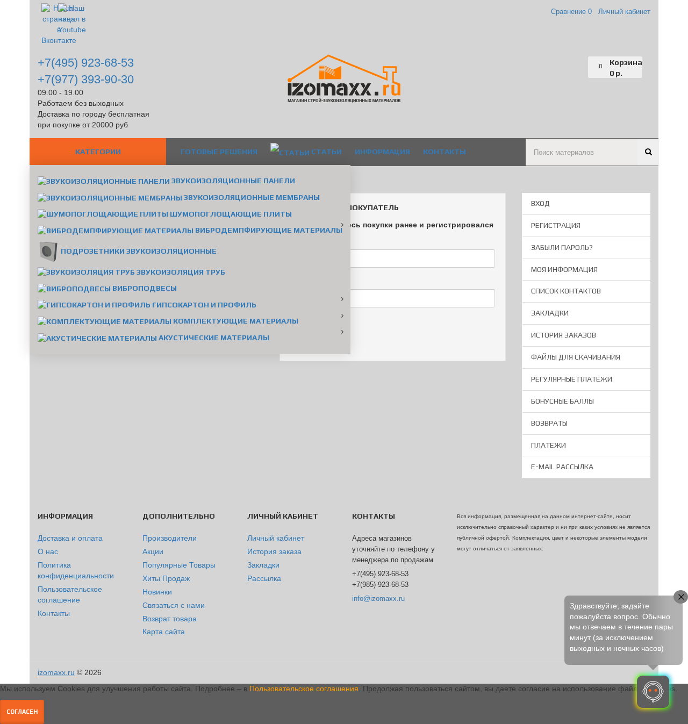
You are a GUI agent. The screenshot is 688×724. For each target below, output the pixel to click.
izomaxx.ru (56, 672)
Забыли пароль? (562, 247)
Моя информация (564, 269)
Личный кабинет (275, 538)
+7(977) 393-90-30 (86, 79)
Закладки (550, 313)
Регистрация (555, 225)
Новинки (157, 591)
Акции (152, 551)
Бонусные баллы (562, 401)
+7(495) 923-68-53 (86, 62)
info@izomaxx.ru (378, 598)
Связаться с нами (173, 605)
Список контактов (566, 290)
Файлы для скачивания (575, 357)
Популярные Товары (179, 565)
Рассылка (264, 578)
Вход (540, 203)
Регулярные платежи (571, 379)
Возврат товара (169, 618)
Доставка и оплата (70, 538)
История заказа (274, 551)
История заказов (563, 335)
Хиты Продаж (166, 578)
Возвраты (549, 423)
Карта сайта (163, 631)
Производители (169, 538)
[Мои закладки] (580, 67)
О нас (48, 551)
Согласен (22, 711)
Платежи (548, 445)
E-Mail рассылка (562, 466)
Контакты (54, 613)
